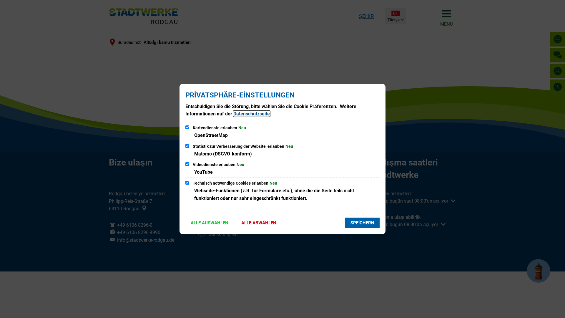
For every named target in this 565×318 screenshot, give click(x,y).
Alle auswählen (209, 223)
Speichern (362, 223)
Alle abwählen (258, 223)
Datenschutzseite (251, 114)
